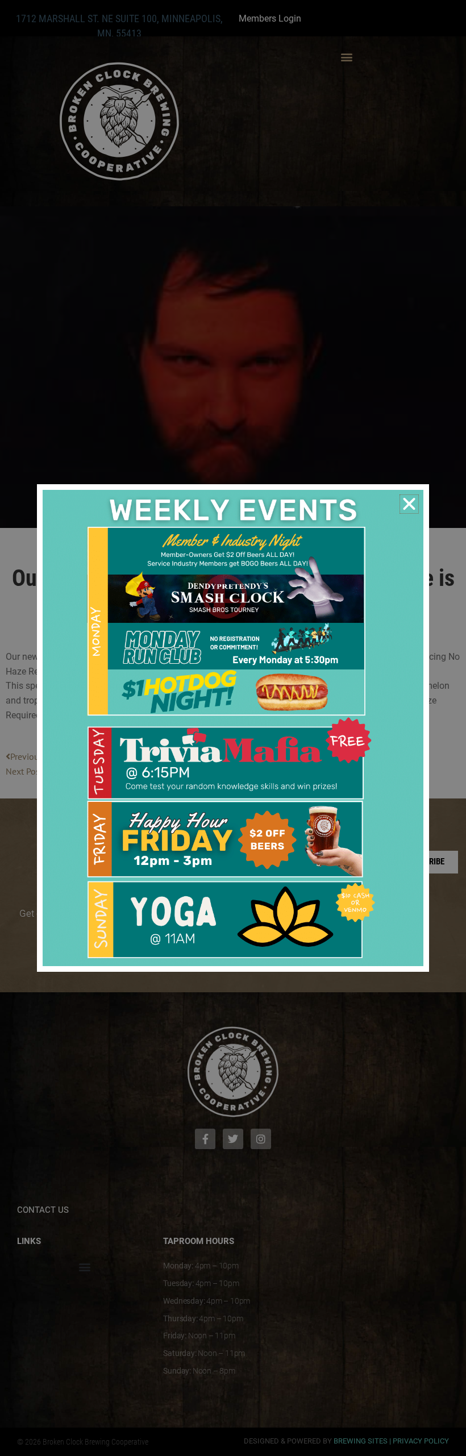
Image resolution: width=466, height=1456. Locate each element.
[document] (233, 728)
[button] (409, 504)
